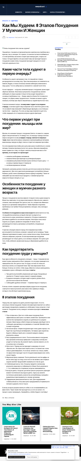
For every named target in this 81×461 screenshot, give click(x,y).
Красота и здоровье (40, 18)
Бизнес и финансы (32, 12)
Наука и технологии (57, 12)
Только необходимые (32, 457)
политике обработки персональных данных (19, 454)
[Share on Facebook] (67, 37)
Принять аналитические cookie (16, 457)
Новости (18, 12)
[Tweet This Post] (70, 37)
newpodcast (11, 37)
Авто (44, 12)
